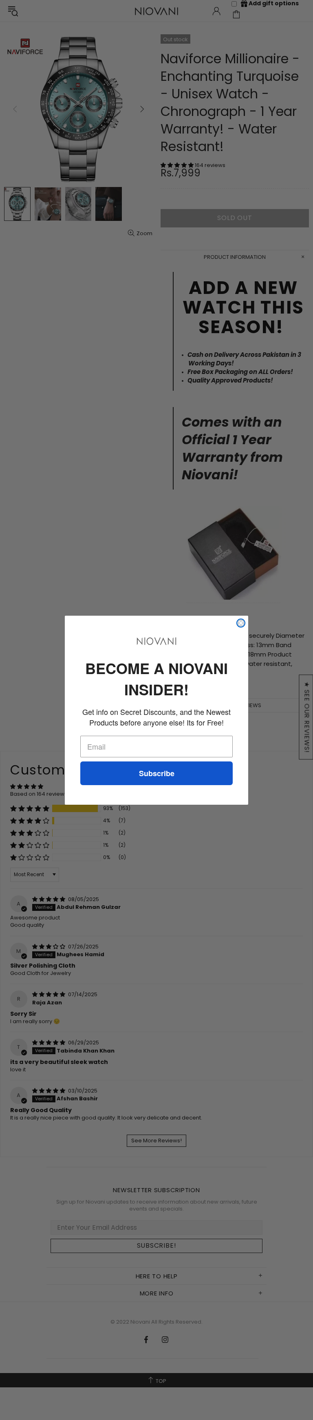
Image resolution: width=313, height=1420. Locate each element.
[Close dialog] (241, 623)
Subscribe (156, 773)
